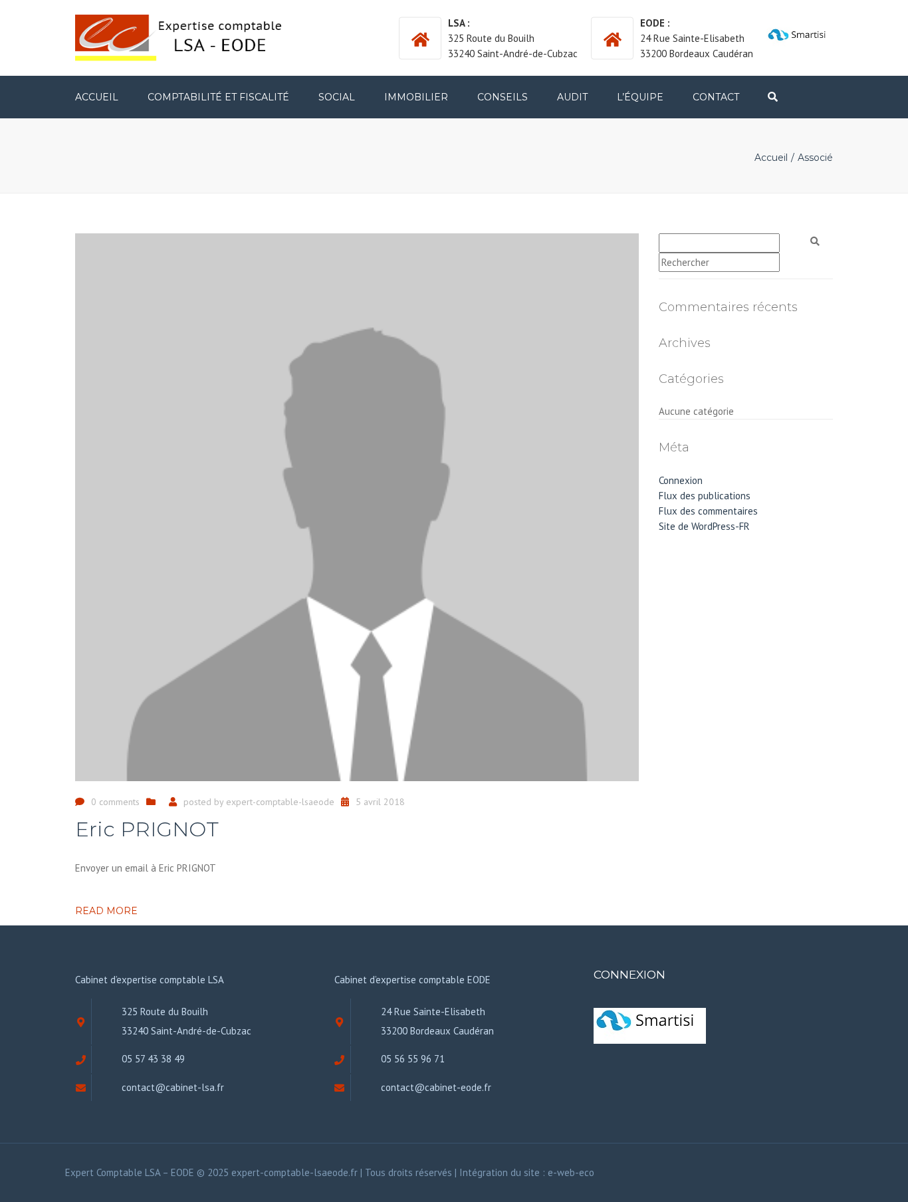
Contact (716, 97)
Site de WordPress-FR (704, 526)
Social (336, 97)
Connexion (681, 480)
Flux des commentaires (708, 511)
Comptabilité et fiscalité (218, 97)
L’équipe (640, 97)
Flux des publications (704, 495)
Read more (106, 911)
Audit (572, 97)
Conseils (502, 97)
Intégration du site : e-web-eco (526, 1172)
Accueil (96, 97)
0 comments (115, 802)
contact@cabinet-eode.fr (436, 1087)
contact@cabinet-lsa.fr (173, 1087)
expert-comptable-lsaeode (280, 802)
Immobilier (416, 97)
